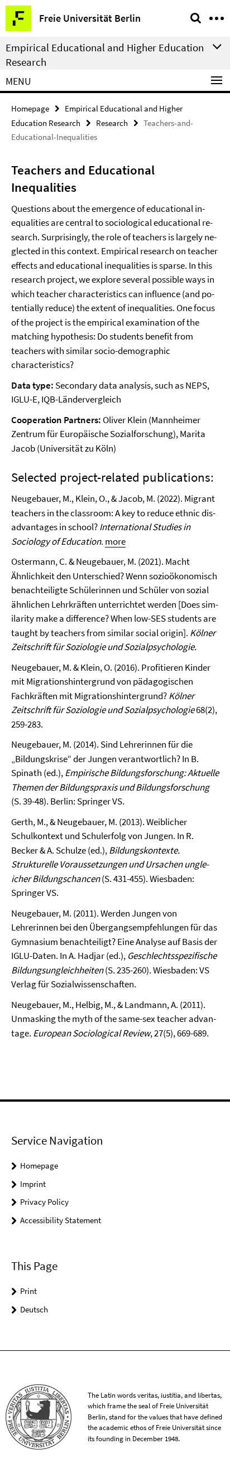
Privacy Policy (44, 1201)
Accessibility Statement (60, 1220)
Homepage (30, 108)
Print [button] (28, 1291)
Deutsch (34, 1309)
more (115, 541)
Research (112, 123)
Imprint (33, 1184)
